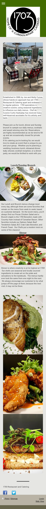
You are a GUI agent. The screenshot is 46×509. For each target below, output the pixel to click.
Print (6, 498)
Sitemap (14, 498)
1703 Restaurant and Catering (16, 486)
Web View (40, 501)
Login (41, 498)
